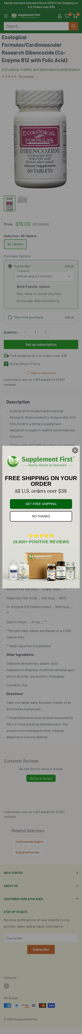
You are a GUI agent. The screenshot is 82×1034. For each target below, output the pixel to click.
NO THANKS (41, 516)
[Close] (75, 450)
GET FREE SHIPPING (41, 504)
